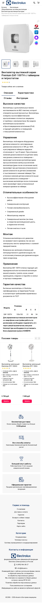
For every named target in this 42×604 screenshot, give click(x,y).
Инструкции (22, 98)
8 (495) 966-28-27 (22, 564)
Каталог (4, 7)
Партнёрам (21, 523)
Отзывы (8, 98)
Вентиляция (14, 7)
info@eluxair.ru (22, 568)
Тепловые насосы (21, 540)
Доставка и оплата (21, 512)
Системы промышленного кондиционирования (20, 543)
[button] (38, 3)
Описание (8, 93)
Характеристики (26, 93)
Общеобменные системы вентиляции (14, 9)
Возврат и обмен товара (21, 518)
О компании (21, 509)
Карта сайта (21, 526)
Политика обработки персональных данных (21, 583)
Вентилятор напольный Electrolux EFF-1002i (31, 365)
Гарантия (21, 515)
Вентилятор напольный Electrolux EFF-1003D (10, 365)
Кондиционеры (21, 537)
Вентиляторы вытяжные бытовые (13, 11)
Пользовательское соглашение (21, 585)
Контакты (20, 520)
